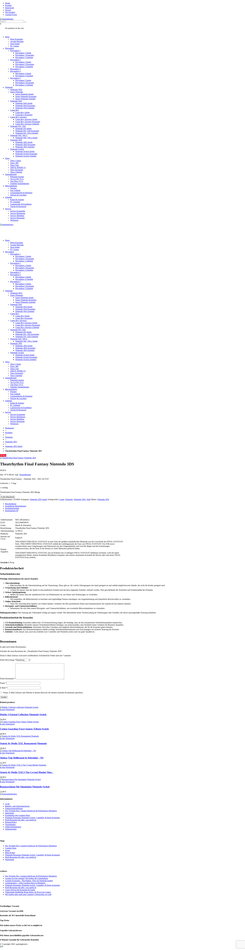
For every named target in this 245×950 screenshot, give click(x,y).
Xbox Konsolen (16, 170)
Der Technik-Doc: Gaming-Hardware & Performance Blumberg (31, 811)
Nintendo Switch (17, 149)
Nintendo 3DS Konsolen (25, 144)
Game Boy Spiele (22, 112)
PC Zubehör (15, 202)
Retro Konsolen (16, 39)
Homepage (9, 428)
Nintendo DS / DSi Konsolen (27, 131)
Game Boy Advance (18, 117)
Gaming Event (11, 14)
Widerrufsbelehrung (13, 827)
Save (4, 455)
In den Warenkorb (7, 497)
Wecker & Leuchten (18, 195)
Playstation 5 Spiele (23, 80)
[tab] (125, 504)
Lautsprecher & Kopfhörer (21, 204)
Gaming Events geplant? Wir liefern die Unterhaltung (26, 878)
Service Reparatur (17, 218)
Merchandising (11, 186)
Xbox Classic (15, 161)
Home (7, 3)
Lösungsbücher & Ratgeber (21, 193)
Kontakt (8, 5)
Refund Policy (11, 822)
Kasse (7, 850)
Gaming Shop (10, 848)
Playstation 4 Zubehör (24, 76)
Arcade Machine (17, 41)
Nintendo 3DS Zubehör (24, 147)
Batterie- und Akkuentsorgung (17, 806)
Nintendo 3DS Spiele (24, 142)
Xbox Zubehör (16, 172)
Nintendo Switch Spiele (24, 151)
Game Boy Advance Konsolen (27, 122)
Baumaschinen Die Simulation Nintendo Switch (25, 786)
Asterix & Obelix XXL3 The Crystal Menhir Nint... (26, 772)
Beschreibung (10, 504)
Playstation (9, 48)
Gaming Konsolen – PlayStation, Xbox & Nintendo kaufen (29, 881)
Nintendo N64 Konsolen (25, 106)
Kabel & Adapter (17, 200)
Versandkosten (25, 475)
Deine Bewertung (8, 660)
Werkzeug (14, 220)
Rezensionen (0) (11, 511)
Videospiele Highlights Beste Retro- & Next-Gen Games (28, 892)
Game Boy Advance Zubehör (27, 124)
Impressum (9, 8)
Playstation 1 (15, 51)
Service (8, 10)
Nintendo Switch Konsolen (26, 154)
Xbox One (14, 165)
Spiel (89, 499)
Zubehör (8, 197)
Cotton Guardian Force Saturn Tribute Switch (24, 729)
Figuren (13, 188)
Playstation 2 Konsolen (24, 64)
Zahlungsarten (11, 829)
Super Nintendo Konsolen (25, 96)
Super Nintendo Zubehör (25, 99)
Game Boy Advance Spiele (26, 119)
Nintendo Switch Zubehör (25, 156)
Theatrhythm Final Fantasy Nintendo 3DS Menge (20, 492)
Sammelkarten (11, 174)
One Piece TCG (16, 181)
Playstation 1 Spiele (23, 53)
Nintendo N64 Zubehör (24, 108)
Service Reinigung (17, 213)
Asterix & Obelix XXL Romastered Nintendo (23, 743)
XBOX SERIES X (18, 167)
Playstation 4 (15, 71)
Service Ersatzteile (17, 211)
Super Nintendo (16, 92)
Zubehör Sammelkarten (19, 183)
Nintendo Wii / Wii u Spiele (26, 138)
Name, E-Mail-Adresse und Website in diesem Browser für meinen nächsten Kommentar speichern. (43, 693)
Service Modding (17, 216)
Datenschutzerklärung (14, 808)
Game (61, 499)
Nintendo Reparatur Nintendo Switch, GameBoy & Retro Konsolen (32, 818)
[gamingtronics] (6, 19)
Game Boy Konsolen (23, 115)
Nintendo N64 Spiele (23, 103)
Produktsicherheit (12, 508)
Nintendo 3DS (16, 140)
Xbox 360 (14, 163)
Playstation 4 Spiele (23, 73)
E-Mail (3, 688)
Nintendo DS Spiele (23, 128)
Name (3, 683)
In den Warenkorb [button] (7, 709)
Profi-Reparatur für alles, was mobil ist (20, 820)
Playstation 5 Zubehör (24, 85)
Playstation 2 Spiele (23, 62)
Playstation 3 (15, 69)
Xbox (7, 158)
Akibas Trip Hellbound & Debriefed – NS (22, 757)
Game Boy (14, 110)
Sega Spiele (15, 44)
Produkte (8, 433)
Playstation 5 (15, 78)
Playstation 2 (15, 60)
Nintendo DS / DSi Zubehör (26, 133)
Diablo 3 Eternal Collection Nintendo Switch (23, 714)
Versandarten (10, 824)
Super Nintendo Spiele (24, 94)
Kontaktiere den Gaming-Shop (17, 815)
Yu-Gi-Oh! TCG (17, 179)
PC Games (14, 46)
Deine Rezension (7, 679)
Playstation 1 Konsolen (24, 55)
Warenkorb (9, 859)
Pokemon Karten (17, 177)
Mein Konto (10, 853)
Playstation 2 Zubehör (24, 67)
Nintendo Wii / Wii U (18, 135)
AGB (7, 804)
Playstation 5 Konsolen (24, 83)
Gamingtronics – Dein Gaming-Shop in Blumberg (25, 883)
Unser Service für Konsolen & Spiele (20, 890)
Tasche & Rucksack (18, 206)
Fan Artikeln (15, 190)
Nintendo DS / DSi (18, 126)
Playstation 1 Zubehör (24, 57)
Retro (7, 37)
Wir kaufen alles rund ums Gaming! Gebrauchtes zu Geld (28, 894)
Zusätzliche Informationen (15, 506)
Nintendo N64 (16, 101)
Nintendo (9, 87)
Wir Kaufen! (10, 12)
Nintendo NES (16, 89)
